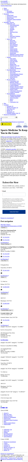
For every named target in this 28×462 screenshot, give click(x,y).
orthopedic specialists (11, 149)
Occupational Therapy (15, 83)
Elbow (11, 30)
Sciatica (12, 47)
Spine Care (9, 39)
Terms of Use (12, 458)
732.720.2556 (5, 240)
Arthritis (12, 28)
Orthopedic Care (11, 23)
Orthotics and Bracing (15, 68)
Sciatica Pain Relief (15, 75)
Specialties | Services (9, 22)
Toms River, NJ (11, 109)
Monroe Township (5, 244)
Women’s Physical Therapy (16, 86)
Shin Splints (13, 58)
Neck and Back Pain (15, 71)
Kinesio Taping (14, 89)
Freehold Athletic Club (6, 310)
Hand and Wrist (14, 32)
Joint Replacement (14, 25)
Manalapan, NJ (10, 111)
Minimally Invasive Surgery (17, 54)
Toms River (4, 260)
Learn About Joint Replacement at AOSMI (11, 226)
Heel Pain (12, 63)
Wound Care (13, 67)
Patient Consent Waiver (9, 423)
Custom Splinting (14, 85)
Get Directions (4, 242)
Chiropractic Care (14, 81)
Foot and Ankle (14, 61)
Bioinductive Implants (15, 95)
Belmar (3, 277)
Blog (5, 103)
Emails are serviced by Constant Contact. (10, 207)
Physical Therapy (11, 79)
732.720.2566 (5, 320)
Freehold (3, 227)
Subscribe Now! (14, 212)
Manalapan (3, 293)
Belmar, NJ (9, 110)
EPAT (11, 100)
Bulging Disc (13, 42)
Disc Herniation (14, 44)
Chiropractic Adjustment (16, 90)
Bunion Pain (13, 64)
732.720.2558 (5, 253)
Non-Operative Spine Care (16, 56)
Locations (6, 104)
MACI (11, 99)
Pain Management (11, 69)
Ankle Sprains (13, 60)
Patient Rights (7, 424)
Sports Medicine (11, 93)
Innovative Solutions (15, 36)
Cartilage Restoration (15, 96)
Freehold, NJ (10, 106)
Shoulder (12, 29)
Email (4, 191)
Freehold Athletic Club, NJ (13, 113)
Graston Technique (14, 92)
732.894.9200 (5, 287)
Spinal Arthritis (13, 49)
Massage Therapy (14, 82)
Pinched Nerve (13, 46)
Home (5, 8)
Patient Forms (10, 18)
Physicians (9, 11)
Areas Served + (20, 458)
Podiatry (9, 57)
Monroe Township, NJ (12, 107)
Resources (6, 14)
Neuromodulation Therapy (16, 74)
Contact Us (6, 444)
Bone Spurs (13, 43)
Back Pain (12, 40)
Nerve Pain (12, 72)
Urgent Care (13, 37)
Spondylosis (13, 53)
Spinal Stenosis (13, 50)
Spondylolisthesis (14, 51)
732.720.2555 (5, 237)
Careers (9, 21)
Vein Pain (12, 78)
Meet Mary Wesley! (5, 224)
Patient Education (8, 416)
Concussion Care (14, 102)
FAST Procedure (14, 97)
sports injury (9, 141)
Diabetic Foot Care (14, 65)
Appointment (7, 459)
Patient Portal (10, 15)
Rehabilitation (10, 12)
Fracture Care (13, 26)
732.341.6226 (5, 270)
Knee (11, 35)
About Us (6, 9)
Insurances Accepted (12, 16)
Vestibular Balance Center (16, 88)
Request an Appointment (10, 114)
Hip (11, 33)
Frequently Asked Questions (14, 19)
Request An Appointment (7, 218)
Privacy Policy (4, 458)
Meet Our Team (8, 414)
